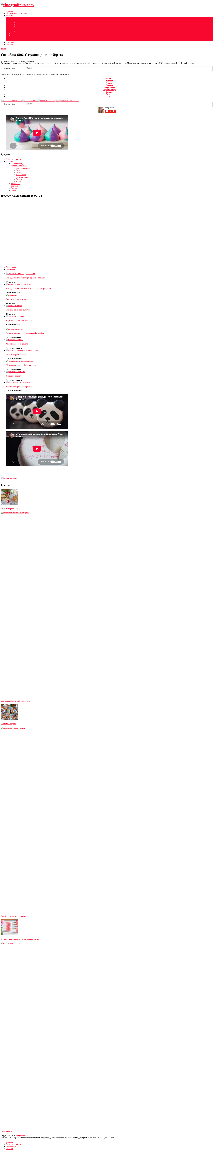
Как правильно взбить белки (18, 310)
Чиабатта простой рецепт (16, 354)
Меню (3, 49)
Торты (18, 31)
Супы (13, 40)
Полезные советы (18, 18)
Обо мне (9, 44)
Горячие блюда (17, 33)
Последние (10, 269)
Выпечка (19, 170)
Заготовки (15, 184)
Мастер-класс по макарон (16, 13)
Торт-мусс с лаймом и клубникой (20, 320)
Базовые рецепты (23, 168)
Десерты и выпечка (19, 20)
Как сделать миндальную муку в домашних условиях (28, 288)
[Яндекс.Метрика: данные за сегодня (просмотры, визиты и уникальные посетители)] (9, 478)
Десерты (19, 22)
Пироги (19, 29)
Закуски (14, 35)
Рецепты (9, 15)
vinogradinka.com (23, 1135)
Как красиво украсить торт (17, 299)
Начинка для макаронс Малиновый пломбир (25, 333)
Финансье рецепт (13, 376)
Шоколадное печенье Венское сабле (21, 365)
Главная (9, 11)
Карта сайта (11, 1146)
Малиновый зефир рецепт (17, 344)
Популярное (11, 267)
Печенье (109, 85)
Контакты (10, 42)
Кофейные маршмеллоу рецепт (19, 386)
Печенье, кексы (22, 27)
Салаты (14, 38)
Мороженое (21, 24)
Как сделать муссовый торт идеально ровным (25, 278)
